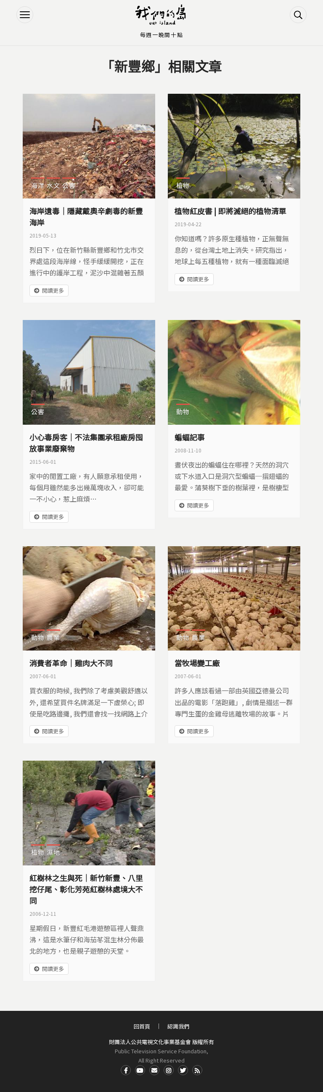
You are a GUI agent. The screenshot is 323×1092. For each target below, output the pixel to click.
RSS (197, 1070)
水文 (53, 185)
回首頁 (142, 1026)
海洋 (38, 185)
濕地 (53, 852)
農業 (53, 637)
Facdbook (126, 1070)
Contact (154, 1070)
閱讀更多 (53, 290)
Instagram (169, 1070)
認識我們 (178, 1026)
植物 (183, 185)
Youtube (140, 1070)
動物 (183, 411)
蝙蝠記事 (190, 436)
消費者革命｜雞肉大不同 (71, 662)
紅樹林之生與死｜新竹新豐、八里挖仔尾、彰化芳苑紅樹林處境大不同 (86, 889)
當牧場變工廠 (197, 662)
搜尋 (298, 14)
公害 (69, 185)
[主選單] (24, 14)
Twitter (183, 1070)
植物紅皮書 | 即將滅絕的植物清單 (230, 210)
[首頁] (161, 14)
